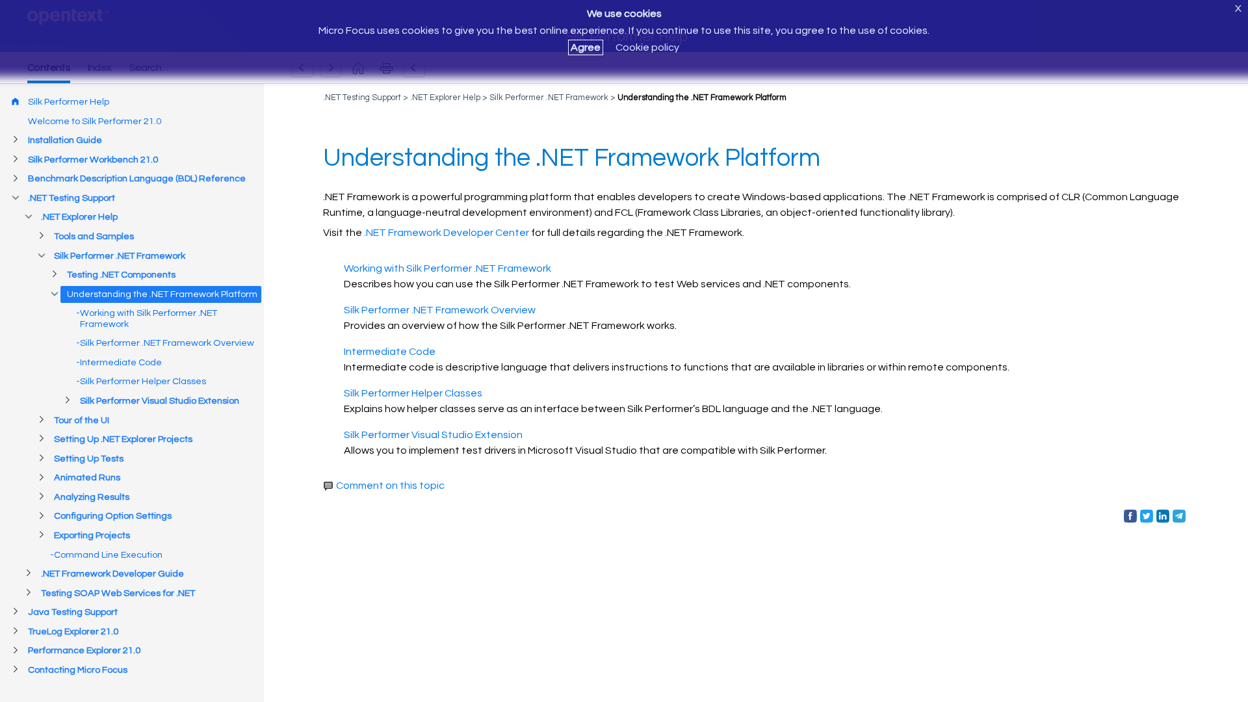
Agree (586, 47)
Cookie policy (647, 47)
